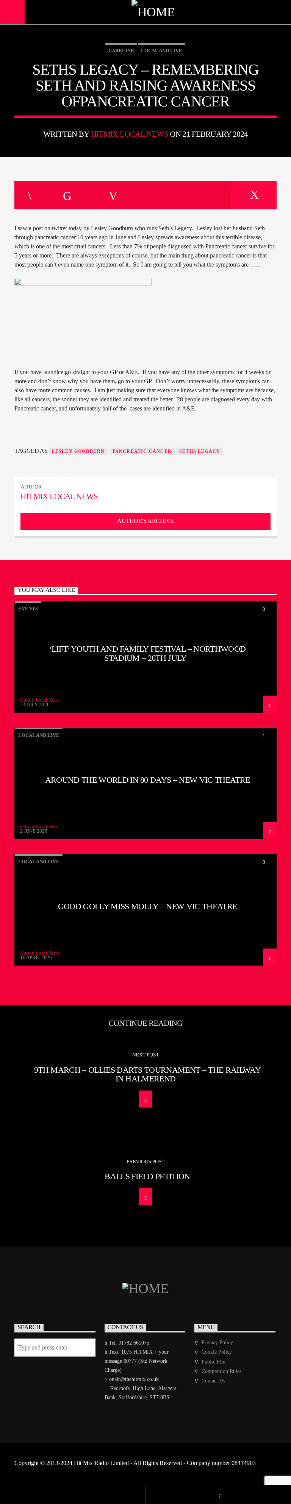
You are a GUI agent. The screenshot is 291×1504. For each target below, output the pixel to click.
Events (28, 609)
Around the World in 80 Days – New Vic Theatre (147, 780)
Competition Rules (221, 1371)
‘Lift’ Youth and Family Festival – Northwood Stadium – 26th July (147, 653)
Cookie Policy (217, 1352)
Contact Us (213, 1381)
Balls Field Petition (147, 1176)
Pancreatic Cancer (142, 451)
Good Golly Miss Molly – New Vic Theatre (147, 906)
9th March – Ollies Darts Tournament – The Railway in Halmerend (147, 1074)
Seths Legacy (199, 451)
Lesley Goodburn (78, 451)
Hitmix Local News (129, 133)
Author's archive (145, 521)
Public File (213, 1362)
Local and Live (161, 50)
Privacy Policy (217, 1342)
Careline (121, 50)
